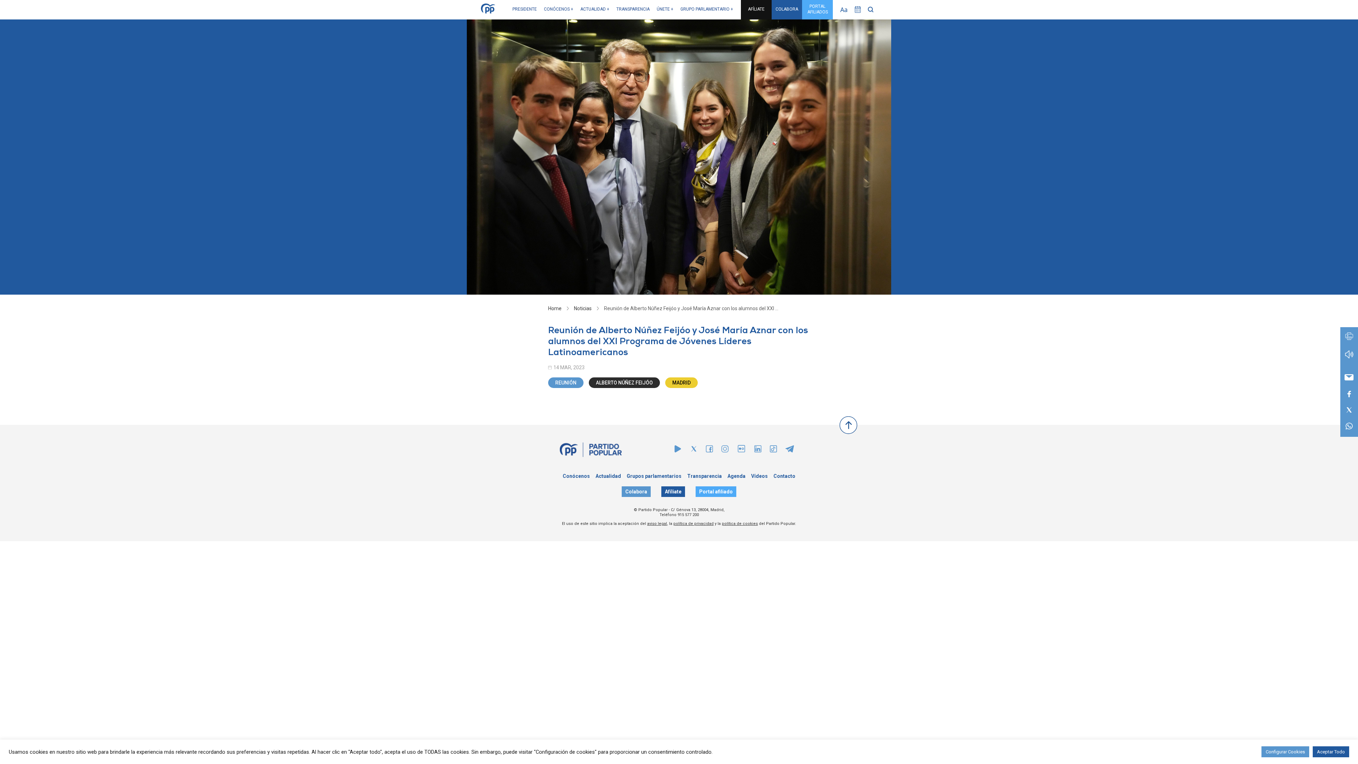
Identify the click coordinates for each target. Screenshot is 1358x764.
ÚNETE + (665, 9)
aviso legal (657, 523)
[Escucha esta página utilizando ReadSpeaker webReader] (1349, 357)
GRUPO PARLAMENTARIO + (706, 9)
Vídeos (759, 476)
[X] (693, 450)
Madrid (681, 383)
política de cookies (740, 523)
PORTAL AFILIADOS (817, 9)
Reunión (565, 383)
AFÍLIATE (756, 9)
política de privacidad (693, 523)
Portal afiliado (716, 491)
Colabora (636, 491)
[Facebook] (709, 450)
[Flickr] (741, 452)
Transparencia (704, 476)
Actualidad (608, 476)
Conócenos (576, 476)
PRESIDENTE (524, 9)
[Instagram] (725, 450)
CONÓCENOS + (558, 9)
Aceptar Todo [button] (1331, 751)
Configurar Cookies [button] (1285, 751)
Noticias (583, 308)
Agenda (736, 476)
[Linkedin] (757, 450)
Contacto (784, 476)
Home (555, 308)
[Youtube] (678, 450)
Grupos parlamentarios (654, 476)
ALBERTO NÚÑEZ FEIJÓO (624, 383)
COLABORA (787, 9)
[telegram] (789, 450)
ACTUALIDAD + (594, 9)
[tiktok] (773, 450)
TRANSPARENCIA (633, 9)
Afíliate (673, 491)
